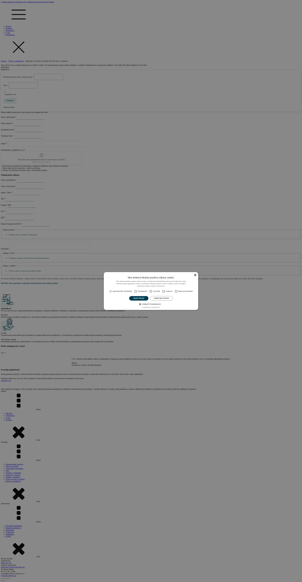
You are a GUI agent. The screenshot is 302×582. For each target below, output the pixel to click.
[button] (151, 304)
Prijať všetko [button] (138, 298)
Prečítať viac (160, 286)
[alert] (151, 291)
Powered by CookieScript (151, 307)
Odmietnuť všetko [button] (161, 298)
